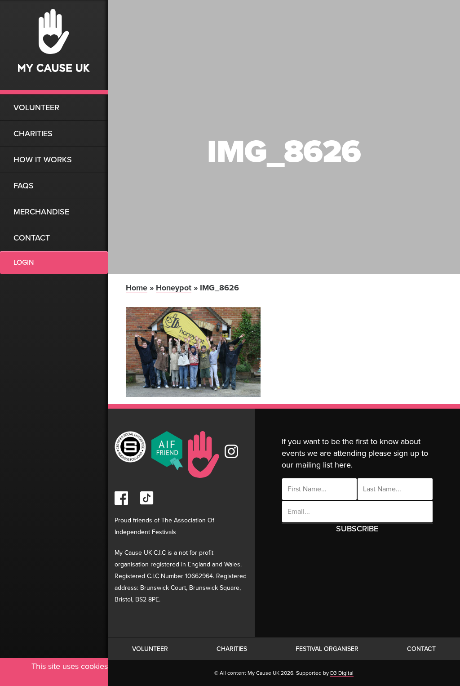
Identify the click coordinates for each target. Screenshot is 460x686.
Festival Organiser (327, 649)
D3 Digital (342, 673)
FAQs (23, 186)
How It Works (42, 160)
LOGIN (23, 262)
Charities (33, 133)
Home (136, 288)
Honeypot (173, 288)
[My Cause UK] (54, 47)
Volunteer (36, 107)
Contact (31, 238)
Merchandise (41, 212)
